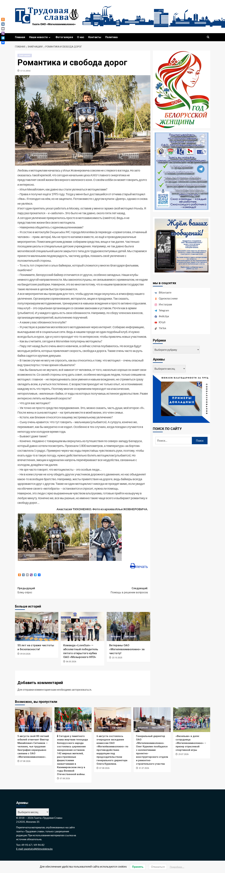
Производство (41, 636)
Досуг (68, 636)
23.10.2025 (117, 657)
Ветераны (116, 636)
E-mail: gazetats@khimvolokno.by (34, 848)
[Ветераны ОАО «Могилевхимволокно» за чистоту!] (128, 626)
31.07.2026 (144, 768)
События (37, 728)
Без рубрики (64, 728)
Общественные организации (185, 726)
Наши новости (38, 37)
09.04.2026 (25, 654)
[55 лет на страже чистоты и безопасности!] (36, 626)
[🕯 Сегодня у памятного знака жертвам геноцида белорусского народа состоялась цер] (73, 719)
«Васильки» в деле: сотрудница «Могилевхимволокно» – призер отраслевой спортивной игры (191, 743)
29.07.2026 (183, 754)
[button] (208, 37)
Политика (111, 37)
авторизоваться (81, 689)
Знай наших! (24, 55)
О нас (80, 37)
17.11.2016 (25, 70)
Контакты (94, 37)
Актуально (103, 728)
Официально (118, 728)
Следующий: (129, 590)
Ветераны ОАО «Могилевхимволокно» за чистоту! (126, 649)
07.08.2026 (25, 761)
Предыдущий (26, 590)
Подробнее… (177, 867)
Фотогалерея (64, 37)
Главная (20, 37)
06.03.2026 (71, 661)
